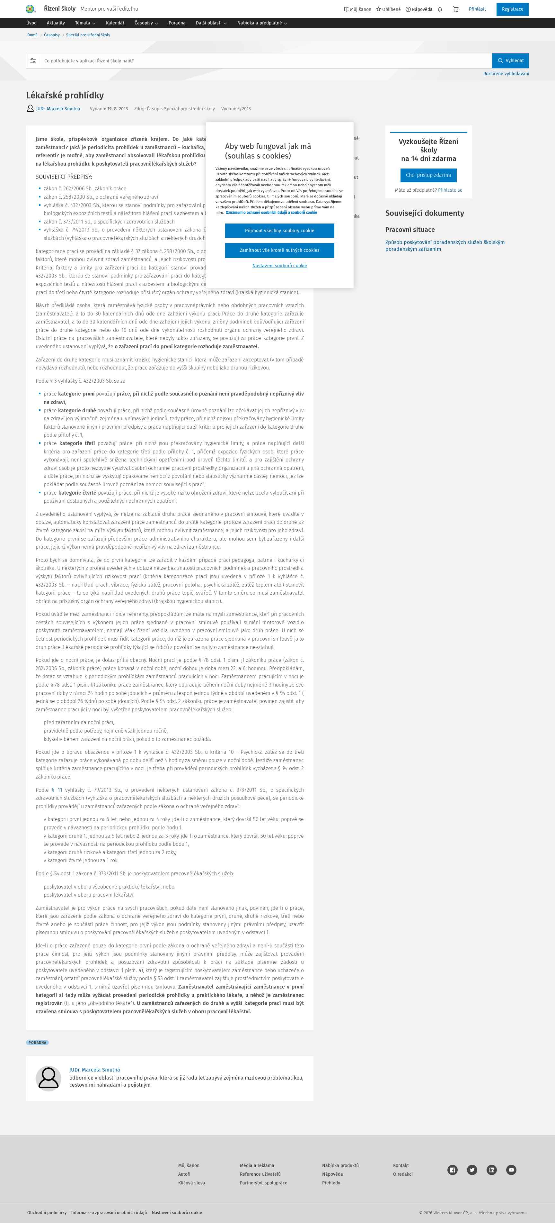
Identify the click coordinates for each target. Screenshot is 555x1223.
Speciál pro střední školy (88, 35)
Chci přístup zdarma (428, 175)
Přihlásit (477, 9)
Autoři (184, 1174)
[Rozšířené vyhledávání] (33, 60)
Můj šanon (188, 1165)
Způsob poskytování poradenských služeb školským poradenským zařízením (445, 245)
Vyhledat (515, 60)
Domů (32, 35)
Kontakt (401, 1165)
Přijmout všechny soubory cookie (279, 230)
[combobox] (277, 60)
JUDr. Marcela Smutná (58, 109)
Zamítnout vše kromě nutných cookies (280, 250)
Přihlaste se (450, 190)
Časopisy (52, 35)
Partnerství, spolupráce (263, 1183)
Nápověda (422, 9)
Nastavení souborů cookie (177, 1212)
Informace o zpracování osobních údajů (109, 1212)
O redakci (403, 1174)
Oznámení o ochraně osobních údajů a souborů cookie (271, 212)
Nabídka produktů (340, 1165)
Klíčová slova (191, 1183)
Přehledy (331, 1183)
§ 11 (57, 790)
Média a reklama (257, 1165)
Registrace (513, 9)
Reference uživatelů (260, 1174)
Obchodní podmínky (46, 1212)
